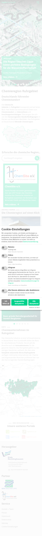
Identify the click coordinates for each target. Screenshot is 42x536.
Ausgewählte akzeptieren (19, 302)
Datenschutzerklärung (30, 242)
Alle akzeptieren (34, 302)
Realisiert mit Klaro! (34, 307)
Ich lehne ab (6, 302)
